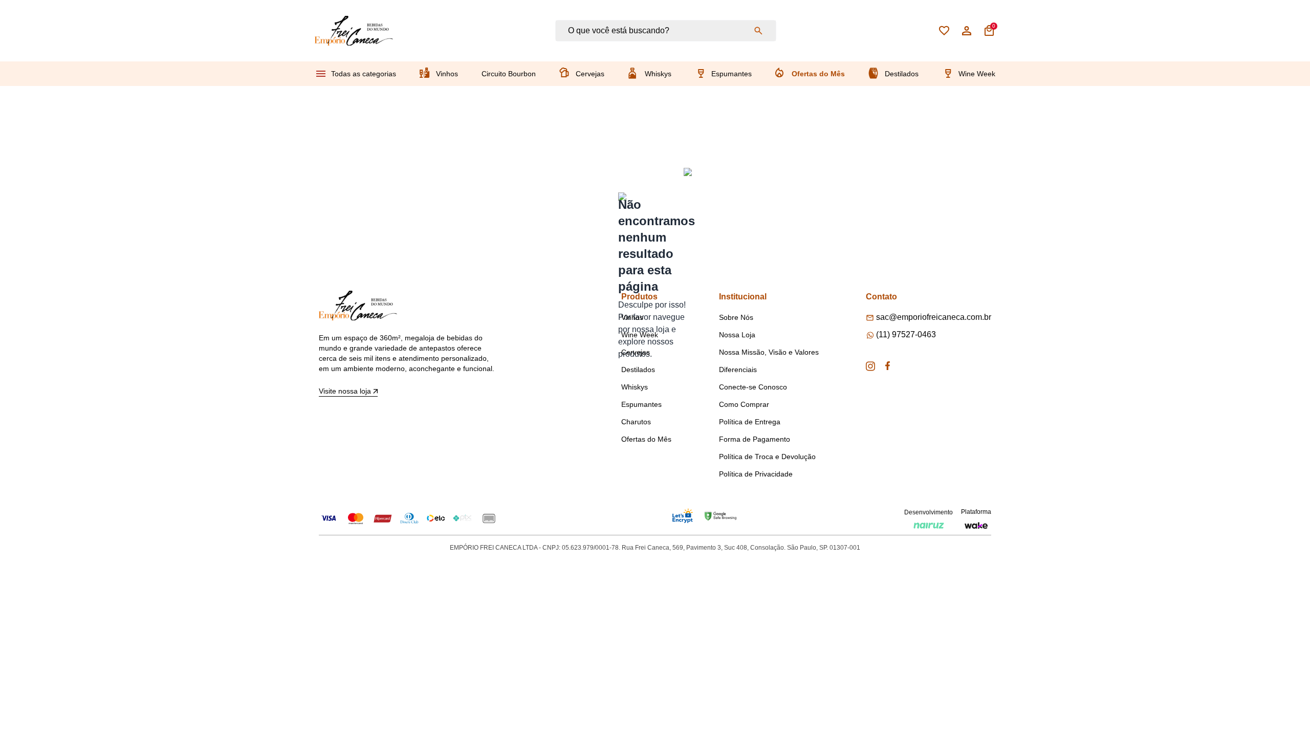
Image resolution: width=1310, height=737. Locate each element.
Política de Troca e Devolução (767, 456)
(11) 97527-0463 (906, 334)
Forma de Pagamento (754, 439)
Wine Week (976, 74)
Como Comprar (744, 404)
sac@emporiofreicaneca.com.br (933, 317)
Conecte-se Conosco (753, 387)
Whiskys (658, 74)
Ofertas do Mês (818, 74)
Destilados (902, 74)
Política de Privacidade (756, 474)
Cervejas (590, 74)
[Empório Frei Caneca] (354, 31)
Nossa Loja (737, 335)
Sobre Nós (736, 317)
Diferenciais (738, 369)
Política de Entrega (749, 422)
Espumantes (731, 74)
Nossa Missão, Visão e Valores (769, 352)
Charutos (636, 422)
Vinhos (447, 74)
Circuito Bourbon (509, 74)
